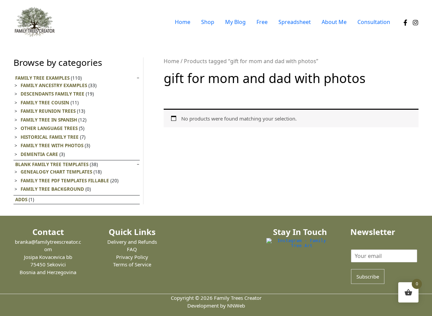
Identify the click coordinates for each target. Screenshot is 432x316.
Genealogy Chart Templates (56, 172)
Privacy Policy (132, 257)
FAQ (132, 249)
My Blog (235, 22)
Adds (21, 199)
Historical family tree (50, 137)
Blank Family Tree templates (51, 164)
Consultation (373, 22)
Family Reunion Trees (48, 111)
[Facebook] (405, 23)
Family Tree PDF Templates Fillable (65, 181)
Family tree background (52, 189)
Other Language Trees (49, 128)
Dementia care (39, 154)
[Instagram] (415, 23)
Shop (207, 22)
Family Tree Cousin (45, 103)
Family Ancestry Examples (54, 85)
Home (182, 22)
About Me (334, 22)
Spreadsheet (294, 22)
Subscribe (367, 276)
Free (262, 22)
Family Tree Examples (42, 78)
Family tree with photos (52, 145)
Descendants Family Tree (52, 94)
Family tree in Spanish (49, 120)
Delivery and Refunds (132, 241)
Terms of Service (132, 264)
